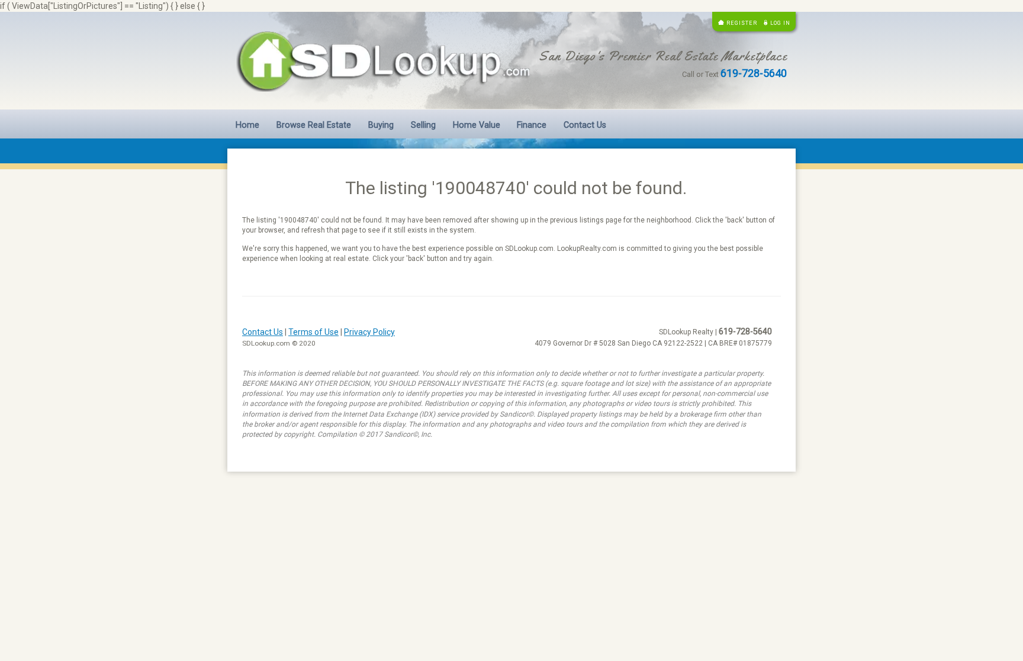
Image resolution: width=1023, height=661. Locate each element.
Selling (423, 125)
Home (247, 125)
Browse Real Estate (313, 125)
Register (741, 23)
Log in (780, 23)
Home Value (476, 125)
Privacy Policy (369, 332)
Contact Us (585, 125)
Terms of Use (313, 332)
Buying (381, 125)
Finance (531, 125)
